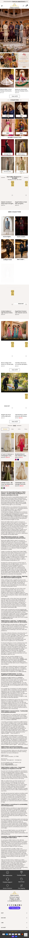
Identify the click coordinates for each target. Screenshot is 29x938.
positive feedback (16, 718)
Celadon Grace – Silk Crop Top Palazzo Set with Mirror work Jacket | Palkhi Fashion (7, 483)
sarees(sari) (8, 514)
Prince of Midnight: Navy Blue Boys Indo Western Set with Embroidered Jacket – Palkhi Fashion (21, 415)
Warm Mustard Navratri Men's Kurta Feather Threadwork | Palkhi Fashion (7, 312)
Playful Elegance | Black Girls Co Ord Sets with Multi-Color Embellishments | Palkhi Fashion (21, 363)
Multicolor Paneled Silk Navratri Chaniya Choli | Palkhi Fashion (21, 90)
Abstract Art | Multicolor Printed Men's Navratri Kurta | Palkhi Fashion (6, 90)
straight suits (23, 659)
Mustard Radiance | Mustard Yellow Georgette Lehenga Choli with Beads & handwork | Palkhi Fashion (6, 202)
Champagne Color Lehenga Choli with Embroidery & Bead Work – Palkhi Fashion (21, 483)
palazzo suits (6, 617)
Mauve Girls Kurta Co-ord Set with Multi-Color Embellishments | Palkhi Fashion (7, 363)
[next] (28, 78)
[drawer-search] (23, 6)
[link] (14, 30)
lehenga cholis (18, 514)
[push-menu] (2, 5)
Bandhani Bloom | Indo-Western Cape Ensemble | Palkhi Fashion (20, 455)
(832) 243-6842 (9, 763)
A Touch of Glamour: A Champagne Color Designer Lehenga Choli (7, 455)
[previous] (1, 78)
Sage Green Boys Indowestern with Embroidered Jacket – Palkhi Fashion (7, 415)
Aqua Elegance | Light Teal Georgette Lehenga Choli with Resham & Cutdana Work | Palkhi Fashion (21, 202)
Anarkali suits (22, 609)
